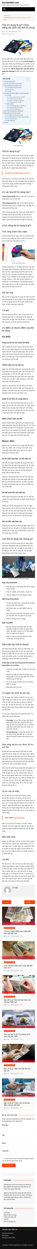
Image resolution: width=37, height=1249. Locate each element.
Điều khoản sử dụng (10, 1215)
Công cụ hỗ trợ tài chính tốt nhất (17, 97)
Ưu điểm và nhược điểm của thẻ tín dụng (16, 93)
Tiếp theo (28, 902)
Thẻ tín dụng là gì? (9, 81)
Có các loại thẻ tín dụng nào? (13, 83)
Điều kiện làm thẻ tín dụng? (12, 113)
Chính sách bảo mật (10, 1217)
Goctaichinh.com (10, 2)
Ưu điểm (9, 95)
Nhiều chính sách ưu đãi (15, 102)
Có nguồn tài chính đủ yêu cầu (15, 115)
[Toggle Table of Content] (27, 79)
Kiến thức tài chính (9, 34)
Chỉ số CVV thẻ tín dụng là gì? (17, 173)
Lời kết (6, 122)
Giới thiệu (7, 1212)
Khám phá (5, 1235)
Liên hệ (6, 1219)
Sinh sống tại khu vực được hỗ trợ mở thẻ (18, 117)
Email (4, 1143)
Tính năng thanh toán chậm (14, 87)
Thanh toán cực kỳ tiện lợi (15, 98)
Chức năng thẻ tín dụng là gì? (13, 85)
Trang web (5, 1151)
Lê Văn (6, 31)
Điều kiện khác (11, 120)
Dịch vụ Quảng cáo (9, 1221)
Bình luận (5, 1125)
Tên (3, 1135)
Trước (7, 902)
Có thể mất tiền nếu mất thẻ (16, 107)
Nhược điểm (10, 104)
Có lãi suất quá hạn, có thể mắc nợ (17, 105)
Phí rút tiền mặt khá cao (15, 109)
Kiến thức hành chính (8, 1237)
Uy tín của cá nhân (12, 118)
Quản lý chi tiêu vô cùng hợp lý (16, 100)
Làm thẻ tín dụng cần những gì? (13, 111)
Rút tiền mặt (10, 89)
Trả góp (9, 91)
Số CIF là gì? (19, 818)
